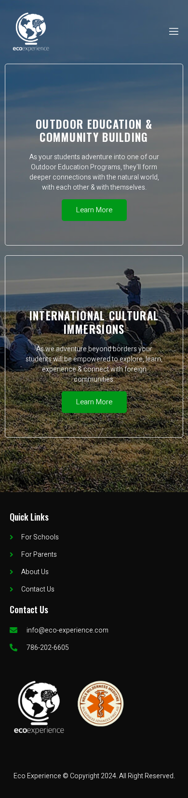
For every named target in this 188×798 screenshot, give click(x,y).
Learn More (94, 210)
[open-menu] (173, 32)
